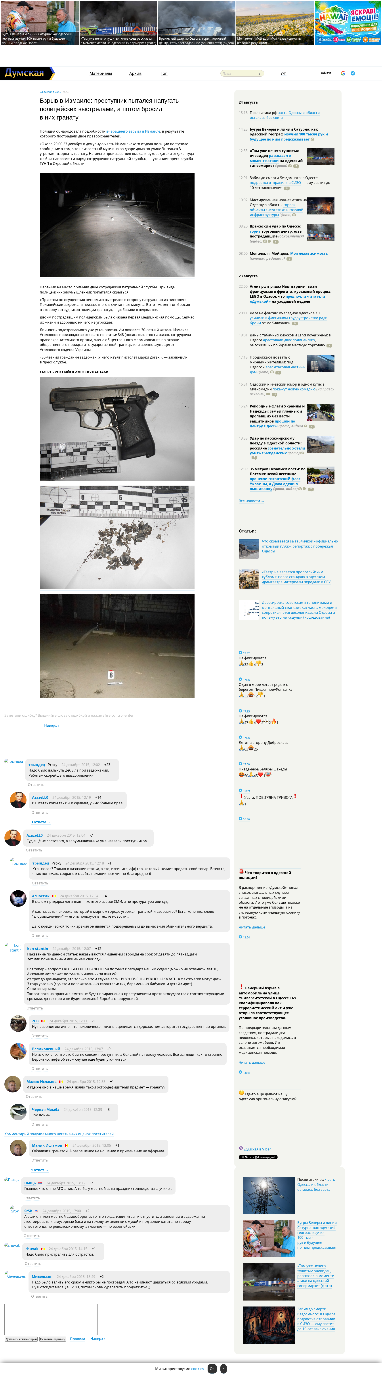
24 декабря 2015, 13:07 (84, 1048)
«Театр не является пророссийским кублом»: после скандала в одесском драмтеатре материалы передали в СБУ (296, 576)
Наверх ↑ (51, 725)
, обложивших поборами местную (287, 342)
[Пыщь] (11, 1179)
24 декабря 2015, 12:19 (71, 797)
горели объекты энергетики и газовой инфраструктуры (276, 209)
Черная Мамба (45, 1109)
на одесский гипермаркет (276, 163)
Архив (135, 73)
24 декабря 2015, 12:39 (83, 1109)
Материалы (101, 73)
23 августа (248, 276)
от (275, 322)
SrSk (28, 1210)
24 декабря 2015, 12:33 (86, 1081)
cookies (197, 1368)
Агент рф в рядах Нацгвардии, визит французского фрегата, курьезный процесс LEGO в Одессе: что (290, 291)
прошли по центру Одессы (272, 423)
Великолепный (46, 1048)
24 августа (248, 102)
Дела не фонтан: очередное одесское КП (285, 313)
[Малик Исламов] (12, 1091)
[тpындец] (13, 761)
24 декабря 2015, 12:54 (79, 895)
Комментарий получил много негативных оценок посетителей (59, 1133)
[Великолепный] (18, 1058)
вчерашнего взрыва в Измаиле (132, 131)
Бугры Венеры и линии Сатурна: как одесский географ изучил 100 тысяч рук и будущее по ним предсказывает (37, 38)
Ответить (36, 784)
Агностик (41, 895)
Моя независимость (309, 253)
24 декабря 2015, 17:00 (61, 1210)
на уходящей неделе (290, 301)
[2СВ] (18, 1030)
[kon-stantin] (13, 950)
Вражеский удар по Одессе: (275, 226)
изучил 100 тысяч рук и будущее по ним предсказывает (289, 136)
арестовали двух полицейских (289, 340)
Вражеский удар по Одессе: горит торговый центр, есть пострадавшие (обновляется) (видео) (196, 40)
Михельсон (42, 1276)
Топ (164, 73)
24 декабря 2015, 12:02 (80, 764)
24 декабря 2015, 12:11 (68, 1021)
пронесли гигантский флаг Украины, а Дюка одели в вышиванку (275, 483)
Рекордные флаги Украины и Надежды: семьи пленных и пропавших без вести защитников (277, 413)
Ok (212, 1368)
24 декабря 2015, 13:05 (92, 1145)
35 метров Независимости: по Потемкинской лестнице (278, 471)
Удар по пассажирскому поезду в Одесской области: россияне (276, 443)
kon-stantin (37, 948)
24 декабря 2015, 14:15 (68, 1248)
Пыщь (30, 1183)
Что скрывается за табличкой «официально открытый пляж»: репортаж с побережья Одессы (300, 546)
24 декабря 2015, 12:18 (84, 863)
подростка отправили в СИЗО (275, 182)
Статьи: (247, 530)
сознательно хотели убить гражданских (277, 450)
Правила (77, 1338)
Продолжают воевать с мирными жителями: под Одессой (271, 362)
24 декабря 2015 (50, 92)
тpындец (37, 764)
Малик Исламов (42, 1081)
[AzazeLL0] (18, 807)
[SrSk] (14, 1211)
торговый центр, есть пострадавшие (277, 236)
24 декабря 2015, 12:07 (71, 948)
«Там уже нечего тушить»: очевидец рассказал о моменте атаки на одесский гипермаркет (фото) (118, 40)
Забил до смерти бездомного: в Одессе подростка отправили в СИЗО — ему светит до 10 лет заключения (316, 1318)
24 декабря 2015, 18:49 (76, 1276)
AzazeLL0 (40, 797)
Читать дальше (252, 927)
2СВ (35, 1021)
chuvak (31, 1248)
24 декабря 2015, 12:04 (66, 835)
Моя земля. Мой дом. (270, 253)
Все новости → (251, 500)
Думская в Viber (257, 1149)
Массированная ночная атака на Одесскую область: (278, 202)
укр (283, 72)
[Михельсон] (15, 1276)
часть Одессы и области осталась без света (285, 115)
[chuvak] (12, 1245)
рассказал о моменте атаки (270, 158)
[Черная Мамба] (18, 1119)
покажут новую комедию (294, 389)
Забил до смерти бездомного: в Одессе (284, 177)
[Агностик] (18, 905)
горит (255, 231)
